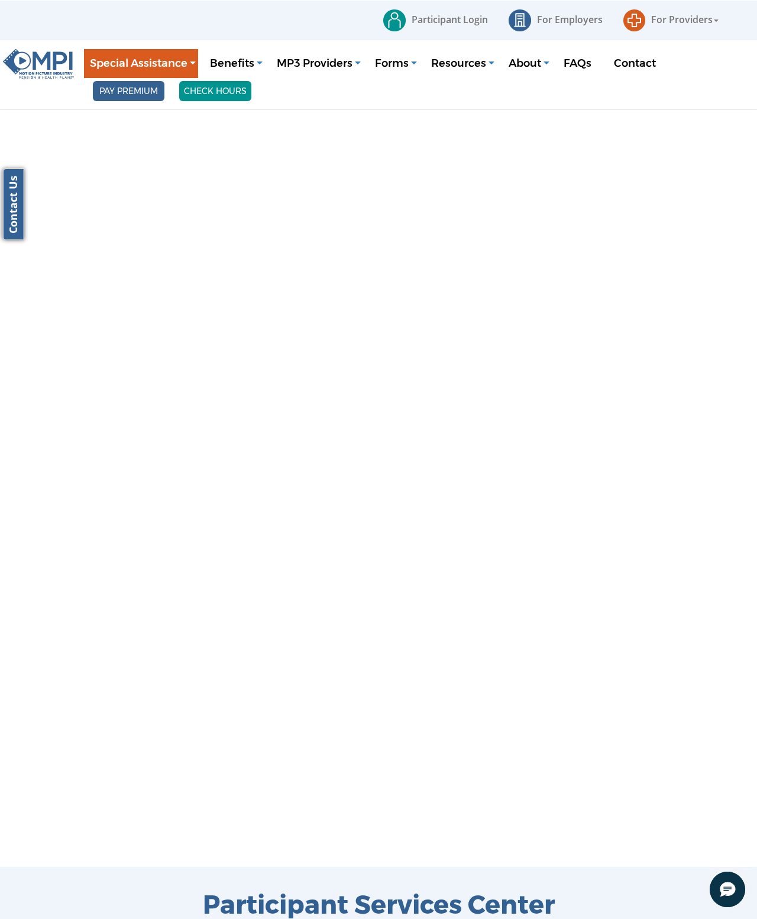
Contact (635, 63)
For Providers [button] (682, 19)
